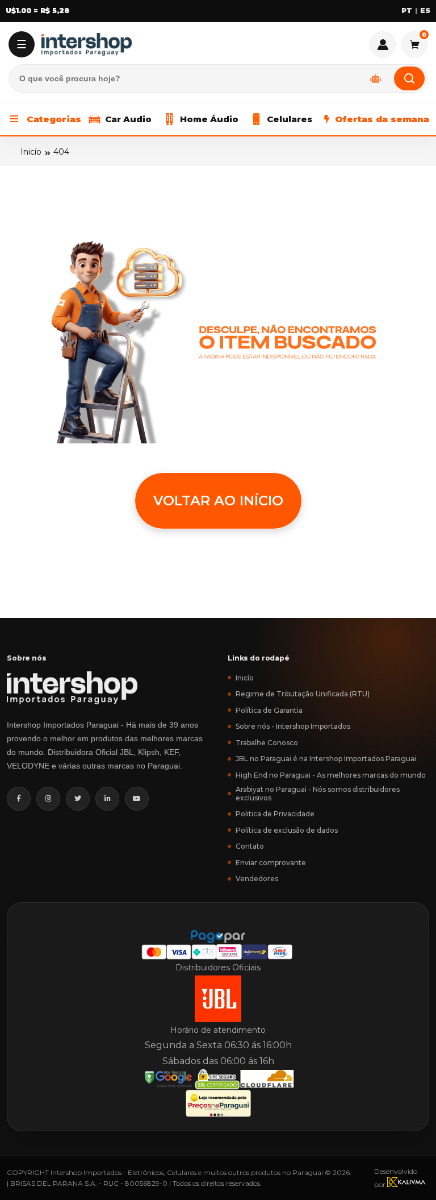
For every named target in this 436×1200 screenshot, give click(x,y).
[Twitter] (78, 799)
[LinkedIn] (107, 799)
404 (61, 152)
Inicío (30, 152)
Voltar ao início (218, 500)
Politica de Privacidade (275, 813)
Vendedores (257, 878)
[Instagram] (48, 799)
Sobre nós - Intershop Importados (293, 726)
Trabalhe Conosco (267, 742)
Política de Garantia (269, 710)
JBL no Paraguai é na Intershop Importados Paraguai (326, 758)
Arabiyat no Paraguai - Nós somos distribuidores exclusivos (318, 793)
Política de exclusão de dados (287, 830)
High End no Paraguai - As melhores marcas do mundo (331, 775)
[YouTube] (137, 799)
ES (425, 10)
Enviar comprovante (271, 862)
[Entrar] (383, 44)
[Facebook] (19, 799)
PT (406, 10)
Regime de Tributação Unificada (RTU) (303, 694)
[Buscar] (409, 78)
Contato (250, 846)
